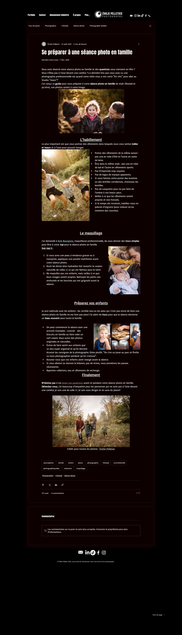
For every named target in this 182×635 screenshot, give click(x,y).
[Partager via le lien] (62, 485)
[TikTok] (142, 15)
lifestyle (106, 463)
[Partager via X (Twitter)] (49, 485)
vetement (68, 468)
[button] (150, 26)
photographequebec (51, 468)
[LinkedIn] (139, 15)
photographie (92, 463)
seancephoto (48, 463)
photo (80, 463)
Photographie (50, 26)
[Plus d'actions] (138, 44)
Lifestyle (64, 26)
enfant (71, 463)
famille (61, 463)
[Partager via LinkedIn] (56, 485)
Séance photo (79, 26)
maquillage (80, 468)
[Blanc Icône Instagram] (135, 15)
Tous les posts (34, 26)
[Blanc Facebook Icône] (145, 15)
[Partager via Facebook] (43, 485)
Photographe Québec (98, 26)
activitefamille (119, 463)
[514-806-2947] (149, 15)
